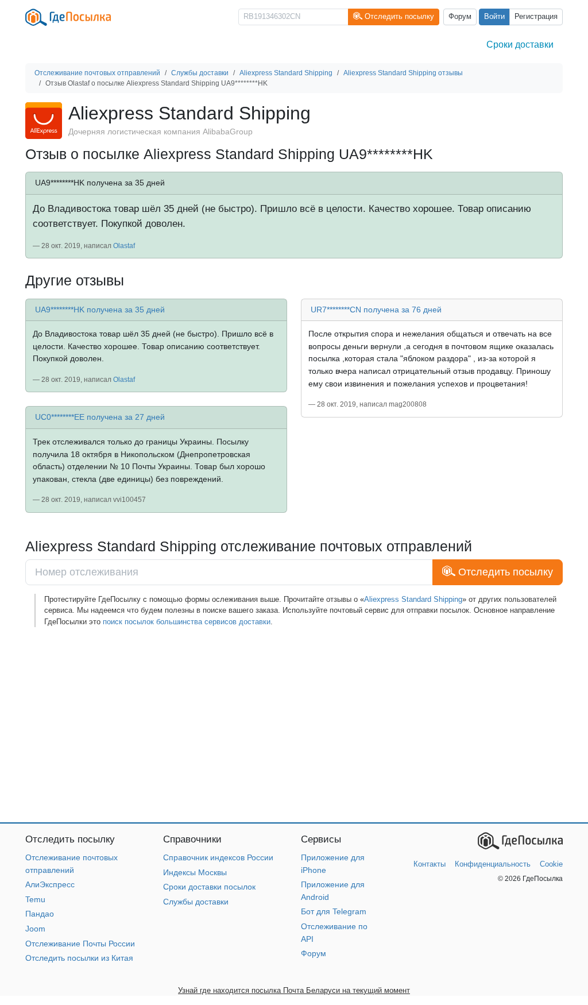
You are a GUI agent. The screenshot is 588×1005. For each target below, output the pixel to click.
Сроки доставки (520, 44)
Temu (35, 899)
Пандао (39, 913)
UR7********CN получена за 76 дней (376, 309)
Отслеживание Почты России (80, 943)
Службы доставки (196, 901)
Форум (459, 17)
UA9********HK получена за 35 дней (100, 309)
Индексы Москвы (195, 872)
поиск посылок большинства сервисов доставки (186, 621)
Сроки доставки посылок (209, 886)
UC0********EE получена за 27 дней (100, 417)
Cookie (551, 864)
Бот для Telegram (333, 911)
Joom (35, 928)
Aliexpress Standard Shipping (413, 599)
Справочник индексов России (218, 857)
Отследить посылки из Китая (79, 958)
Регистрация (536, 17)
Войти (494, 17)
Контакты (429, 864)
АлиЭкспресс (50, 884)
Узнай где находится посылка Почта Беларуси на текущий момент (294, 990)
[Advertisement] (294, 724)
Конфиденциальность (493, 864)
